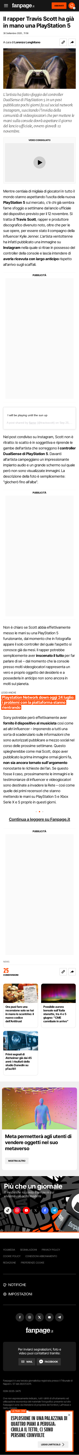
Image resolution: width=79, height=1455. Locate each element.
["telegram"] (54, 1210)
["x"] (35, 1210)
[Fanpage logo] (23, 5)
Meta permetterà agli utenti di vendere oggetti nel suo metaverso (38, 1142)
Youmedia (9, 1249)
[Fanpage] (39, 1331)
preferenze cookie (32, 1262)
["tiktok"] (7, 1210)
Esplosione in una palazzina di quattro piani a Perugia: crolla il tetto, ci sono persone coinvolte (39, 1427)
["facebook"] (45, 1210)
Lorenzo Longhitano (27, 42)
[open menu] (4, 5)
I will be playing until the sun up (27, 415)
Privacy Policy (51, 1249)
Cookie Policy (11, 1256)
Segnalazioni (28, 1249)
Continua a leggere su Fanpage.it (39, 819)
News (6, 962)
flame (32, 422)
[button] (72, 42)
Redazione (9, 1262)
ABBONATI (59, 5)
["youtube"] (26, 1210)
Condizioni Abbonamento (41, 1256)
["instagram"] (17, 1210)
